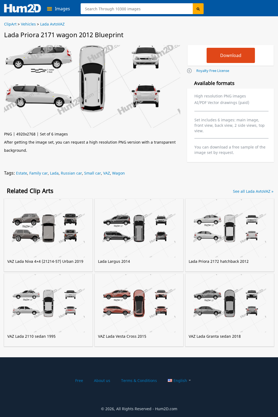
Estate (21, 173)
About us (102, 380)
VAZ (106, 173)
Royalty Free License (212, 70)
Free (79, 380)
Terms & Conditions (139, 380)
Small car (92, 173)
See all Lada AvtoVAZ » (253, 191)
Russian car (71, 173)
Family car (38, 173)
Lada (54, 173)
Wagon (118, 173)
